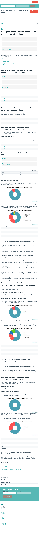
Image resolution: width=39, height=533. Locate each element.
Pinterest (3, 519)
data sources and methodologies (13, 471)
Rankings (4, 58)
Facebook (3, 520)
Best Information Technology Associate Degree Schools (11, 148)
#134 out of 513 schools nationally (10, 92)
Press (2, 509)
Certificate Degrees (5, 64)
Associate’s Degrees (5, 61)
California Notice (4, 525)
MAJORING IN (19, 491)
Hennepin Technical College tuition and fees (16, 178)
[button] (34, 11)
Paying (2, 23)
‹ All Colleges (12, 1)
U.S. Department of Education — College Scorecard (11, 469)
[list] (19, 16)
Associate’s (4, 118)
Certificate (3, 122)
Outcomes (3, 25)
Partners (2, 517)
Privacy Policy (4, 524)
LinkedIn (3, 522)
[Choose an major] (22, 6)
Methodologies (3, 514)
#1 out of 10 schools (26, 140)
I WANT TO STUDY (5, 491)
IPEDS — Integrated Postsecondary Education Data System (13, 468)
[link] (19, 16)
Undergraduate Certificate (6, 120)
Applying (3, 18)
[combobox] (29, 2)
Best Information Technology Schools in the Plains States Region (12, 100)
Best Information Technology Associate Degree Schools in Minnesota (13, 144)
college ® (6, 1)
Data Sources (3, 513)
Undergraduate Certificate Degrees (8, 63)
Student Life (3, 21)
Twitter (3, 518)
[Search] (29, 2)
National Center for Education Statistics (9, 465)
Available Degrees (5, 60)
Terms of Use (4, 523)
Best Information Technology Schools (8, 96)
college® (3, 506)
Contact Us (3, 511)
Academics (3, 20)
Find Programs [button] (35, 1)
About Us (2, 508)
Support (2, 512)
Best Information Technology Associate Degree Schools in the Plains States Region (15, 146)
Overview (3, 16)
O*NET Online (4, 466)
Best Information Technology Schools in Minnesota (10, 98)
